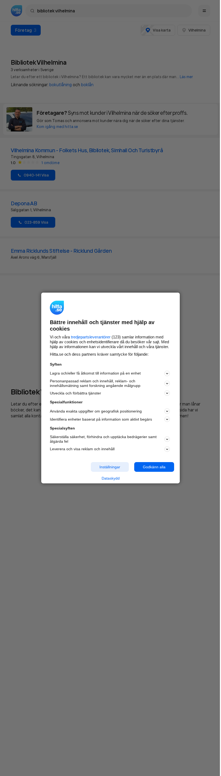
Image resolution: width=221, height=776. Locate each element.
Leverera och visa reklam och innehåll (82, 449)
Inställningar (109, 467)
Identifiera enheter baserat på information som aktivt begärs (101, 419)
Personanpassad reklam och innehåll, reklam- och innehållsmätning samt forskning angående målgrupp (95, 383)
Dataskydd (111, 478)
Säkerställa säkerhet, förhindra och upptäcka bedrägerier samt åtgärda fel (103, 439)
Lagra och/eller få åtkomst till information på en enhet (95, 373)
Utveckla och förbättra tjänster (75, 393)
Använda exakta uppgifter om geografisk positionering (96, 411)
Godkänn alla (154, 467)
